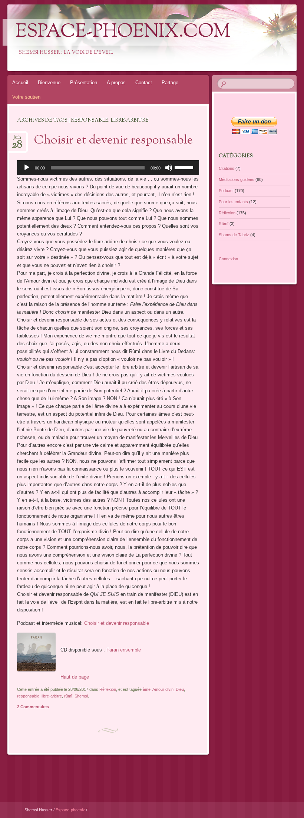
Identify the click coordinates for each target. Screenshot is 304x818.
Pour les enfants (233, 201)
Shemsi (81, 696)
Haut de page (74, 677)
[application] (108, 167)
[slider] (185, 167)
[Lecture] (26, 167)
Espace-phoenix (71, 810)
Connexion (228, 259)
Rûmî (223, 223)
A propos (116, 82)
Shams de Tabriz (234, 234)
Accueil (20, 82)
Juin (17, 139)
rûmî (68, 696)
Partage (170, 82)
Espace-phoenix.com (123, 32)
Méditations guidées (236, 179)
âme (147, 689)
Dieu (180, 689)
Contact (143, 82)
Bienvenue (49, 82)
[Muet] (168, 167)
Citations (226, 168)
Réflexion (107, 689)
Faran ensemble (123, 650)
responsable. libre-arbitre (39, 696)
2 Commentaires (33, 707)
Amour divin (163, 689)
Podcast (226, 190)
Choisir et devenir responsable (113, 140)
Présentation (83, 82)
